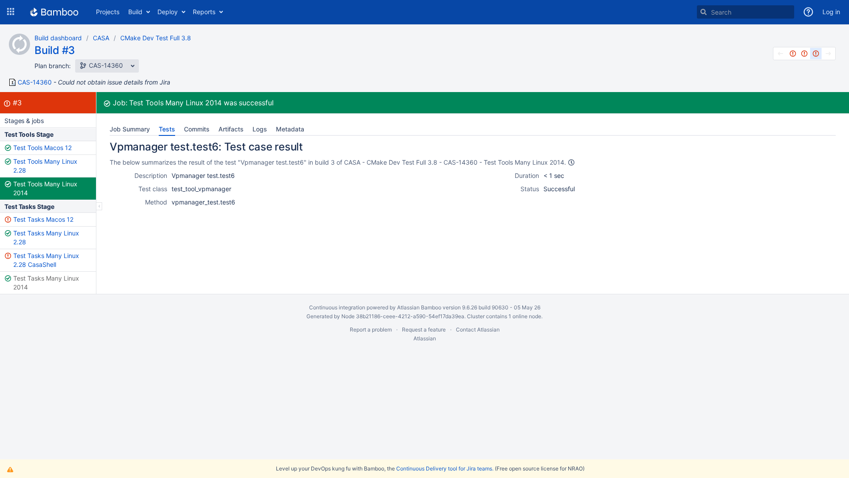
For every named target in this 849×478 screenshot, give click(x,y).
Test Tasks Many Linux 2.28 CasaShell (46, 260)
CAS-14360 (35, 82)
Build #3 (54, 50)
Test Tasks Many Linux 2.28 (46, 237)
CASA (101, 38)
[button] (10, 12)
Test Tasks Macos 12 (43, 219)
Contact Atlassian (478, 329)
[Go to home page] (54, 12)
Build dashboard (58, 38)
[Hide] (99, 206)
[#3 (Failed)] (816, 53)
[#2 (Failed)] (804, 53)
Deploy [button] (167, 11)
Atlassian (424, 338)
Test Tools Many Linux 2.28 (45, 166)
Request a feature (424, 329)
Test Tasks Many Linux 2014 (46, 282)
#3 (17, 102)
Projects (107, 11)
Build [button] (135, 11)
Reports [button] (204, 11)
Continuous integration (337, 307)
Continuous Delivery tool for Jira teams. (444, 468)
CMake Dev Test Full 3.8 (155, 38)
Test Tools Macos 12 (42, 147)
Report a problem (371, 329)
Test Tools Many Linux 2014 (45, 188)
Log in (831, 11)
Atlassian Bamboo (419, 307)
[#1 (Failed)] (793, 53)
